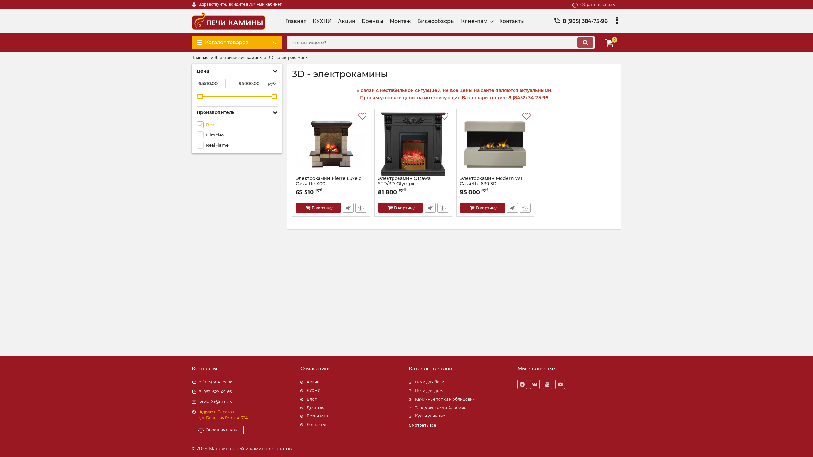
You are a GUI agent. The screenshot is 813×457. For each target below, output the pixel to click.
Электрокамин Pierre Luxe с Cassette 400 (328, 181)
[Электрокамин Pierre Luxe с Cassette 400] (331, 144)
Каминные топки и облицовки (445, 399)
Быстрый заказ (348, 208)
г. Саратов (216, 411)
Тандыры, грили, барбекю (440, 407)
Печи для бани (429, 382)
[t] (522, 384)
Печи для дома (430, 390)
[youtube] (547, 384)
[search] (585, 42)
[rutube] (560, 384)
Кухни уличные (430, 416)
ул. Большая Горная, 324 (223, 417)
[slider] (200, 96)
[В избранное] (362, 116)
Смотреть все (422, 425)
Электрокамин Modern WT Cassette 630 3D (491, 181)
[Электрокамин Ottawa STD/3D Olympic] (413, 144)
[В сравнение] (360, 208)
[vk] (535, 384)
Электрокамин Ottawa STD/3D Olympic (404, 181)
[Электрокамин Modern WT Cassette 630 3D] (495, 144)
